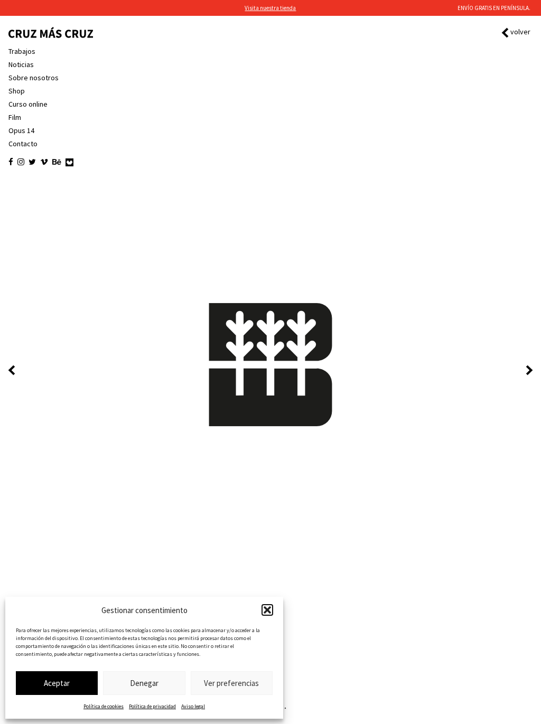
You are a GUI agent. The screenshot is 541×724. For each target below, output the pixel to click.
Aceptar (57, 683)
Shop (16, 91)
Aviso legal (193, 706)
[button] (267, 610)
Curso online (28, 104)
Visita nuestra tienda (270, 8)
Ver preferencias (231, 683)
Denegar (144, 683)
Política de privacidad (152, 706)
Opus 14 (21, 130)
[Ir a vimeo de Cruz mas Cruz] (44, 162)
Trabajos (21, 51)
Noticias (21, 64)
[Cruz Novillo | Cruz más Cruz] (51, 32)
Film (14, 117)
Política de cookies (103, 706)
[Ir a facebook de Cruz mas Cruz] (10, 162)
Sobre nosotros (33, 77)
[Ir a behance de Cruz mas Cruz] (56, 162)
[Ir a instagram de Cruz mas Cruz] (20, 162)
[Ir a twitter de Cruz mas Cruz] (32, 162)
